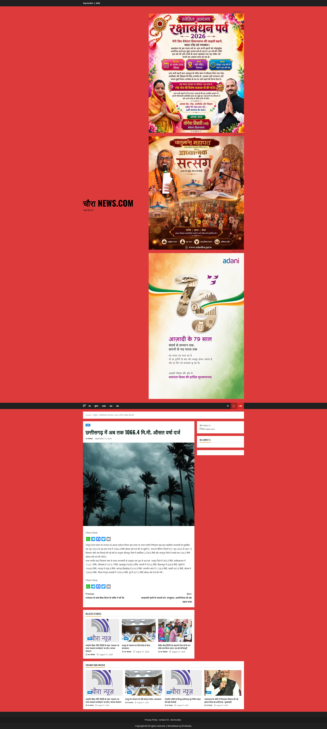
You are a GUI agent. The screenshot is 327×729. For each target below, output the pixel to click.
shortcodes (175, 719)
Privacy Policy (151, 719)
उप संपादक (89, 438)
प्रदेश (104, 406)
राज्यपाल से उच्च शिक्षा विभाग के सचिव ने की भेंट (105, 595)
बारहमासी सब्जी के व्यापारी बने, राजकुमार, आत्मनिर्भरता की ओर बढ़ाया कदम (166, 597)
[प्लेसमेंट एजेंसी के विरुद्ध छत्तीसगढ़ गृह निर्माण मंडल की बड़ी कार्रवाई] (183, 683)
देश (90, 406)
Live (240, 406)
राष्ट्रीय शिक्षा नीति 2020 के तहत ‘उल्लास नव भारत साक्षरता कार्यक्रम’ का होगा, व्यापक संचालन (102, 648)
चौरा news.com (108, 203)
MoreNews (173, 726)
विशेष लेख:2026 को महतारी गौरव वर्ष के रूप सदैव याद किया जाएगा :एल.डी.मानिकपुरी (174, 647)
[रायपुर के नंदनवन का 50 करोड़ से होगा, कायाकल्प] (139, 630)
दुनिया (96, 406)
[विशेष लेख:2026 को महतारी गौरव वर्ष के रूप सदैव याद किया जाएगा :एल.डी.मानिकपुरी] (175, 630)
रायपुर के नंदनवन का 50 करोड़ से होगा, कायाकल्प (136, 647)
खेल (117, 406)
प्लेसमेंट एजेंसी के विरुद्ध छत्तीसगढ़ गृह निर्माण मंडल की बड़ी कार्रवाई (183, 700)
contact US (164, 719)
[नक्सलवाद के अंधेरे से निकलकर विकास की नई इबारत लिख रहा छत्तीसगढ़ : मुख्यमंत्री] (222, 683)
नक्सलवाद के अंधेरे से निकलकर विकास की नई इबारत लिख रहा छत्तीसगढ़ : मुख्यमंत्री (221, 700)
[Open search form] (228, 405)
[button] (84, 406)
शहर (111, 406)
